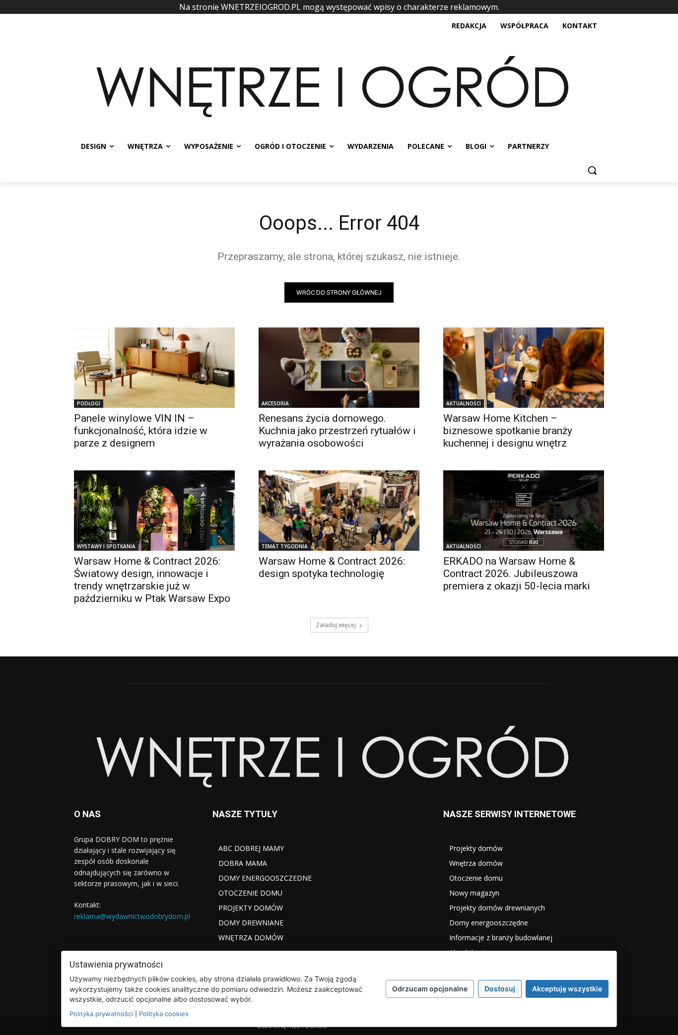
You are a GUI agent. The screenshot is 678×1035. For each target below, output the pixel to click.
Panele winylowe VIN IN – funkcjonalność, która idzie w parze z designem (140, 430)
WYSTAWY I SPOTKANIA (106, 546)
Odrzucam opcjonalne (430, 988)
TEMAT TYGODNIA (285, 546)
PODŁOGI (88, 403)
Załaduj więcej (336, 625)
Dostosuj (499, 988)
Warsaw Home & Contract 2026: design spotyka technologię (332, 567)
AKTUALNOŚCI (463, 403)
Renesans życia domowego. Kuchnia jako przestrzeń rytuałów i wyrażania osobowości (337, 430)
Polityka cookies (164, 1014)
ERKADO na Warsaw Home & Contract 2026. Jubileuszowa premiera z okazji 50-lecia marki (516, 573)
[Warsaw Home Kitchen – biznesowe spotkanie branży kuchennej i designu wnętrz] (523, 367)
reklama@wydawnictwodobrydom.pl (132, 916)
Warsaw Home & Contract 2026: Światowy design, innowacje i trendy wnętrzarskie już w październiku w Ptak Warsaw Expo (152, 579)
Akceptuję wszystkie (567, 988)
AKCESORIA (275, 403)
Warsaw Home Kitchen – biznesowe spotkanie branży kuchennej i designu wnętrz (507, 430)
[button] (592, 170)
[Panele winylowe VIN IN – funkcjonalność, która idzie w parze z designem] (154, 367)
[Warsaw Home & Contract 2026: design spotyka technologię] (339, 510)
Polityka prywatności (101, 1014)
